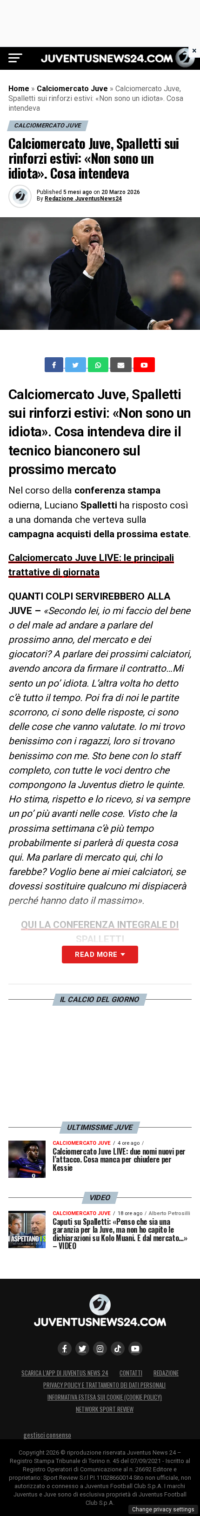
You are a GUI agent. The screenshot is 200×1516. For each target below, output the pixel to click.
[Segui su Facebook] (65, 1349)
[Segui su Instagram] (100, 1349)
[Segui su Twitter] (82, 1349)
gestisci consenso (47, 1435)
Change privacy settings (163, 1509)
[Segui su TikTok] (118, 1349)
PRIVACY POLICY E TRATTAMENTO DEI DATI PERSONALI (104, 1385)
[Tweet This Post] (76, 364)
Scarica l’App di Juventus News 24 (64, 1373)
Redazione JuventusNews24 (83, 198)
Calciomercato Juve (72, 88)
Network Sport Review (104, 1409)
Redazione (166, 1373)
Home (18, 88)
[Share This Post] (99, 364)
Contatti (131, 1373)
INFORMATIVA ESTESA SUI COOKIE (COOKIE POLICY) (104, 1397)
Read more (96, 954)
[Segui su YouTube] (135, 1349)
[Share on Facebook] (55, 364)
